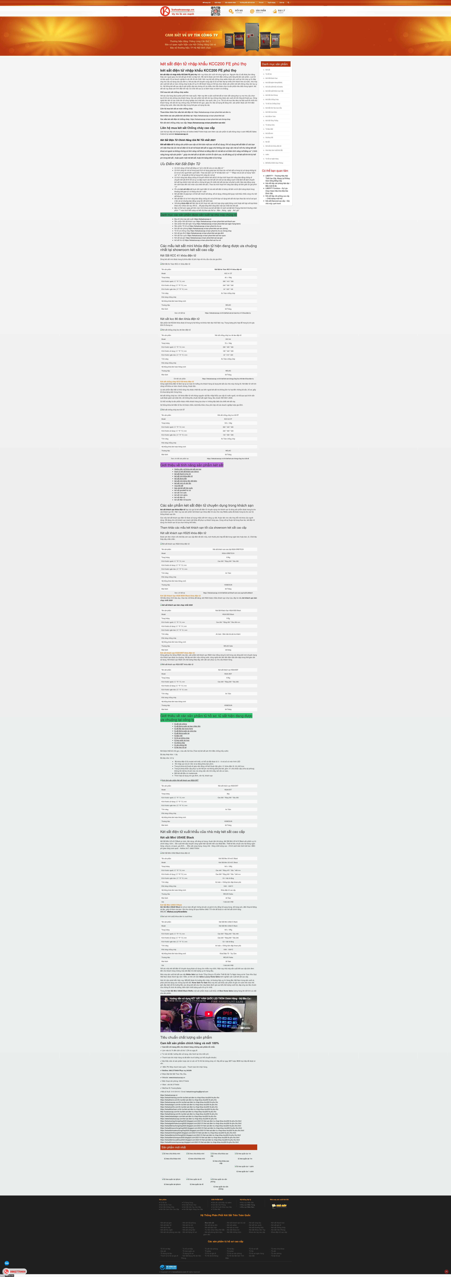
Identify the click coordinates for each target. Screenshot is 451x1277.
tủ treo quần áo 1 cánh (245, 1171)
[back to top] (446, 1272)
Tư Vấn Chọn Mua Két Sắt (214, 1230)
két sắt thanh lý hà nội (182, 474)
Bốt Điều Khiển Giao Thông (274, 163)
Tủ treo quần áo (188, 1251)
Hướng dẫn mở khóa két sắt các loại (187, 469)
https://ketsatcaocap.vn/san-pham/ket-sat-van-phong (208, 228)
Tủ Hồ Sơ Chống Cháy (273, 104)
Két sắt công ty (188, 1227)
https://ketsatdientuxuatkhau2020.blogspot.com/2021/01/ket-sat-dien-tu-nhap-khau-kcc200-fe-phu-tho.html (200, 1140)
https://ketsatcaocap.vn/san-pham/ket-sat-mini (206, 122)
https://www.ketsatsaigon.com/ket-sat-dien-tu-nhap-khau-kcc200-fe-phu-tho (188, 1116)
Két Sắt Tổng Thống (272, 120)
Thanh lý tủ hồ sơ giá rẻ (169, 1256)
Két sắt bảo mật (211, 1227)
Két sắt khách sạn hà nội (236, 1222)
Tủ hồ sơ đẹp (165, 1248)
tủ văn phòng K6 (180, 745)
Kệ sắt (268, 142)
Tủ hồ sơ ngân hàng (272, 159)
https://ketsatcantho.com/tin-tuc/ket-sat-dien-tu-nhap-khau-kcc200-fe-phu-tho (189, 1107)
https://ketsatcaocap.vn (202, 219)
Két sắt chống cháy (278, 1227)
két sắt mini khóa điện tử (183, 476)
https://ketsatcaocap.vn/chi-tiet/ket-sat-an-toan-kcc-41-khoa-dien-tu (228, 313)
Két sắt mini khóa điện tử (273, 146)
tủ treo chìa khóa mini (172, 1158)
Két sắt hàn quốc (255, 1225)
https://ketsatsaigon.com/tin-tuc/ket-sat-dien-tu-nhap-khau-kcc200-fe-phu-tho (189, 1104)
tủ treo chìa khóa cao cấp (221, 1162)
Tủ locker (230, 1251)
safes (267, 154)
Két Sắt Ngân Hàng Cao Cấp (193, 1209)
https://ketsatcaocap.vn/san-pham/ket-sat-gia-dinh (205, 233)
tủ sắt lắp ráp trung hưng (183, 728)
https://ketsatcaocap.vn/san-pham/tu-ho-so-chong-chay (210, 231)
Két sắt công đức (189, 1230)
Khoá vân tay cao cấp (257, 1232)
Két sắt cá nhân (233, 1227)
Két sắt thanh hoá (277, 1222)
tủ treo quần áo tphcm (172, 1184)
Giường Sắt (269, 137)
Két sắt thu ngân (167, 1230)
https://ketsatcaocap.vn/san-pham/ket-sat (209, 115)
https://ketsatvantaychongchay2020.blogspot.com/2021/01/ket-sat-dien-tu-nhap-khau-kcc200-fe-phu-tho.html (200, 1121)
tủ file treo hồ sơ (180, 747)
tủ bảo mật (178, 735)
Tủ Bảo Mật (269, 129)
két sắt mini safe (180, 492)
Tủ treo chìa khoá (277, 1248)
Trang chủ (207, 2)
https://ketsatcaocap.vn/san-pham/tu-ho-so (205, 226)
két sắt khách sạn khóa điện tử (172, 509)
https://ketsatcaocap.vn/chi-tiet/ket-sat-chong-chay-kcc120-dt (228, 458)
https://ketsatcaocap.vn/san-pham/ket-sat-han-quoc (206, 235)
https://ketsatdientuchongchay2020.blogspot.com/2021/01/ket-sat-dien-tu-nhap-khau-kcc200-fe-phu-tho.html (200, 1125)
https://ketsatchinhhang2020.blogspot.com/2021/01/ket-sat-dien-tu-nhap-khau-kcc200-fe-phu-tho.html (198, 1133)
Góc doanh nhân (230, 2)
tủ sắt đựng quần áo (181, 733)
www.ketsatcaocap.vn (177, 1077)
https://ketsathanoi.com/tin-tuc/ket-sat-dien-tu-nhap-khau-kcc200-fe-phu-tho (188, 1100)
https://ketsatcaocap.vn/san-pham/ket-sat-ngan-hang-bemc (219, 223)
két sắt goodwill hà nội (182, 490)
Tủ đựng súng (270, 125)
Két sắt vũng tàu (255, 1222)
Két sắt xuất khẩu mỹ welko (274, 87)
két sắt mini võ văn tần (182, 483)
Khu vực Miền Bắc (247, 1202)
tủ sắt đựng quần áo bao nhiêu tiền (187, 726)
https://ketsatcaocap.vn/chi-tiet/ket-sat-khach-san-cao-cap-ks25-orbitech (228, 593)
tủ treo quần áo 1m (245, 1158)
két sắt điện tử (179, 497)
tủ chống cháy (179, 742)
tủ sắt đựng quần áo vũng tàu (185, 731)
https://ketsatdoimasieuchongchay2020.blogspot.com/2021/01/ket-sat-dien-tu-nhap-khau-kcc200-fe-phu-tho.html (202, 1130)
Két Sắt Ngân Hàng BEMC (274, 82)
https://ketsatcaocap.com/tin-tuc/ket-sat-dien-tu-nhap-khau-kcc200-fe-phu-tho (189, 1102)
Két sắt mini (269, 133)
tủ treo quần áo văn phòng (221, 1187)
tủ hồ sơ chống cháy (181, 738)
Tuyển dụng (271, 2)
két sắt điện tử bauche (182, 499)
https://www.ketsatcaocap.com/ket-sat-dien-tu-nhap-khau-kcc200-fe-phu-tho (188, 1118)
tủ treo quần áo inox (181, 740)
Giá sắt (163, 1251)
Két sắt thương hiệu (256, 1227)
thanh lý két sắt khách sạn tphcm (186, 471)
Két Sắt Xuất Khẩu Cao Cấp (274, 91)
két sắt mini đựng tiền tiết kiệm (185, 481)
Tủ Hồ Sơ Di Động (211, 1256)
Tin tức (261, 2)
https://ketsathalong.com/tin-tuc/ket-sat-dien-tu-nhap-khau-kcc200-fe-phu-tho (189, 1114)
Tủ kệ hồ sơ (275, 1256)
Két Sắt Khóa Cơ (233, 1230)
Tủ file (251, 1251)
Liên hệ (281, 2)
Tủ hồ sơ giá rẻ (210, 1253)
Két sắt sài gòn (166, 1222)
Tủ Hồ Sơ (269, 74)
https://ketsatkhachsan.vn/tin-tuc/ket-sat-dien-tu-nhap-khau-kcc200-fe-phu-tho (189, 1109)
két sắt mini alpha (180, 495)
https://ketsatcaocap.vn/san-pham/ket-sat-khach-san (215, 221)
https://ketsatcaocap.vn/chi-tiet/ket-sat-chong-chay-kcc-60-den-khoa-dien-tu (228, 378)
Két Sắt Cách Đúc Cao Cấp (169, 1209)
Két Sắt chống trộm (234, 1232)
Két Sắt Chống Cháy (272, 99)
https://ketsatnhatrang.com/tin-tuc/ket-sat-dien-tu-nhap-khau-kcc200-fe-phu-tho (189, 1097)
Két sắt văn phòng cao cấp (170, 1232)
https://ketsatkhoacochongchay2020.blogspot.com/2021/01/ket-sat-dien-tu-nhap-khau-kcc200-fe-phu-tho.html (201, 1128)
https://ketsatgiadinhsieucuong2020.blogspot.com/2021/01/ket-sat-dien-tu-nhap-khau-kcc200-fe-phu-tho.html (200, 1123)
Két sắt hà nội (188, 1225)
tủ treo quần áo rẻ (196, 1184)
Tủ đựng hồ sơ (188, 1253)
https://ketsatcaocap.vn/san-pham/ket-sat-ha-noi (203, 240)
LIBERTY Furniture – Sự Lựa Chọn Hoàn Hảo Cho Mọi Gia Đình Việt (277, 191)
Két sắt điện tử (166, 1225)
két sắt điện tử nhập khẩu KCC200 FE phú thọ (178, 74)
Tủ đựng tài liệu (166, 1253)
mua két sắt (178, 485)
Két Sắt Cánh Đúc (271, 112)
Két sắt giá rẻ (276, 1225)
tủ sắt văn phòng (180, 724)
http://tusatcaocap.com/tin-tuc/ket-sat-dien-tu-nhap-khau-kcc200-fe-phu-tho (188, 1111)
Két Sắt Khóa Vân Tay (257, 1230)
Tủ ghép (208, 1251)
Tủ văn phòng (276, 1253)
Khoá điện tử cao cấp (279, 1232)
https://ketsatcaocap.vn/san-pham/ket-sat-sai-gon (204, 238)
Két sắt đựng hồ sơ (190, 1232)
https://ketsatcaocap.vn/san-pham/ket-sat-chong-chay (210, 119)
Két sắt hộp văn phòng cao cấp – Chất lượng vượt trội (277, 197)
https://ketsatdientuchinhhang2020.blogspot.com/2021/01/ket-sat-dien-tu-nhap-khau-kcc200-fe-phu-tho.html (200, 1135)
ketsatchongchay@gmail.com (197, 1091)
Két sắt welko (232, 1225)
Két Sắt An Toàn (271, 116)
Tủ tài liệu (230, 1248)
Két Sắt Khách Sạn (272, 78)
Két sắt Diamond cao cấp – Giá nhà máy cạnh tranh (278, 202)
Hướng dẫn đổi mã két (247, 2)
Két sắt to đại (165, 1227)
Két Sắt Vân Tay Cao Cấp (274, 108)
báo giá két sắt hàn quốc (183, 488)
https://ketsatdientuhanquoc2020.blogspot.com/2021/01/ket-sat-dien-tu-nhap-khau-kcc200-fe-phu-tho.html (199, 1137)
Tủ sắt (273, 1251)
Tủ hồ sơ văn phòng (234, 1253)
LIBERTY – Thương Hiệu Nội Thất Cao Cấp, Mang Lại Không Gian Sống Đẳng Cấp (278, 178)
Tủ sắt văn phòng (211, 1248)
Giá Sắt (252, 1256)
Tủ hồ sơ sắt (253, 1248)
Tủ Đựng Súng (188, 1202)
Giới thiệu (218, 2)
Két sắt (268, 70)
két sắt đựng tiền (180, 478)
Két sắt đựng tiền (211, 1225)
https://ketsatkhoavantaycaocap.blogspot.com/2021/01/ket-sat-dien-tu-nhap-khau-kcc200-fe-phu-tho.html (199, 1142)
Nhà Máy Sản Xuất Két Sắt (274, 150)
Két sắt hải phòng (189, 1222)
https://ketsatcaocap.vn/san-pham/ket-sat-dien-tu (212, 112)
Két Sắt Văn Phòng (272, 95)
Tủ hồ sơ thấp (188, 1248)
